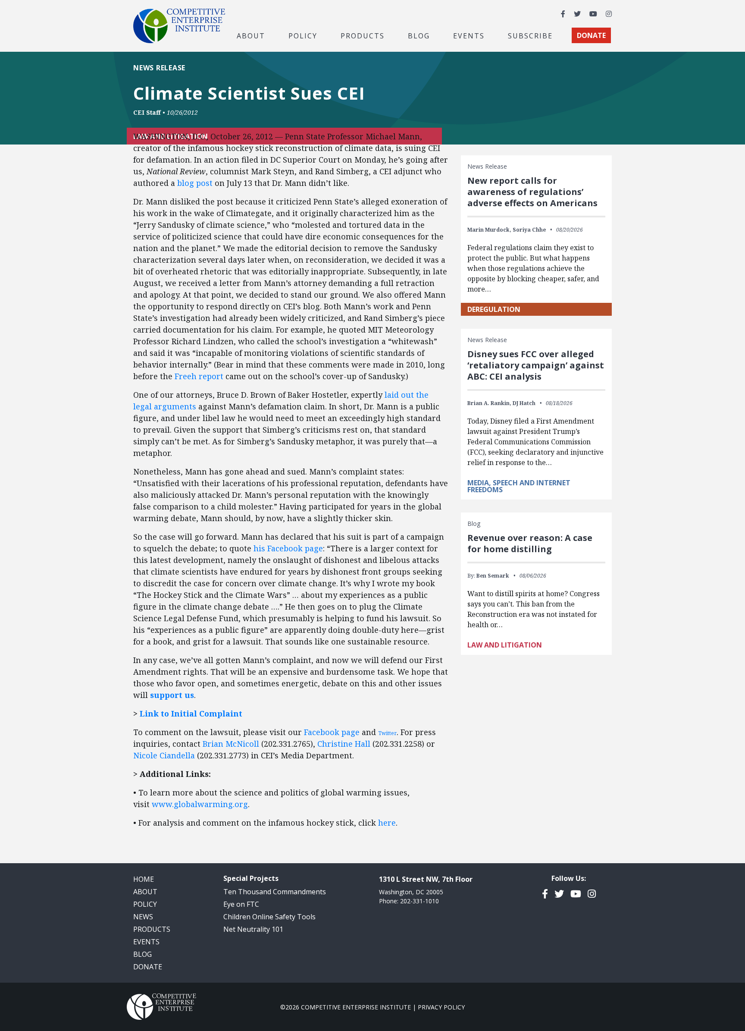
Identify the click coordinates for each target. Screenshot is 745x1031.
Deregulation (493, 309)
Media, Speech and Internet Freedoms (518, 486)
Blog (419, 35)
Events (469, 35)
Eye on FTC (241, 904)
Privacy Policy (441, 1007)
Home (143, 879)
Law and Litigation (504, 645)
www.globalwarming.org (200, 804)
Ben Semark (492, 575)
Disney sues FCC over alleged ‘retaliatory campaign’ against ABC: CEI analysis (535, 365)
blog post (195, 183)
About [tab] (251, 35)
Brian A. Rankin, (489, 403)
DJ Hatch (524, 403)
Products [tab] (363, 35)
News (143, 916)
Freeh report (199, 376)
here (387, 822)
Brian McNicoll (231, 744)
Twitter (387, 733)
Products (151, 929)
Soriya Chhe (529, 229)
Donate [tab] (591, 35)
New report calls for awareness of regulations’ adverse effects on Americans (532, 192)
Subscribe (530, 35)
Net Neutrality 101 (253, 929)
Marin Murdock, (489, 229)
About (145, 891)
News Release (159, 67)
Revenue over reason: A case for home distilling (529, 543)
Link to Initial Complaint (191, 713)
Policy (145, 904)
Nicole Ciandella (164, 755)
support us (172, 695)
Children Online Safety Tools (269, 916)
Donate (147, 966)
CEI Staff (147, 112)
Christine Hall (343, 744)
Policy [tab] (302, 35)
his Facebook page (288, 548)
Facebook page (332, 732)
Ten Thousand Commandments (274, 891)
